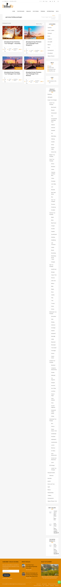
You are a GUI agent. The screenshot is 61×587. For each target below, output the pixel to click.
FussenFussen (54, 234)
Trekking (43, 11)
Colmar (52, 178)
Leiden (52, 339)
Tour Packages (20, 11)
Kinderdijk (53, 336)
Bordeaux (53, 166)
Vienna (52, 144)
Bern (52, 423)
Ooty (49, 47)
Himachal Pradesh (51, 472)
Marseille (53, 189)
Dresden (53, 228)
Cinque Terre (53, 274)
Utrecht (52, 353)
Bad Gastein (53, 107)
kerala (49, 36)
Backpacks (50, 94)
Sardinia (52, 294)
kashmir (49, 481)
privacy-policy (44, 583)
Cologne (53, 225)
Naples (52, 289)
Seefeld (52, 141)
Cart (43, 585)
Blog (57, 11)
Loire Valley (53, 184)
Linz (52, 133)
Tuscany (53, 303)
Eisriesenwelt (54, 113)
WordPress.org (52, 70)
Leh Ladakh (50, 41)
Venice (52, 306)
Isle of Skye (53, 388)
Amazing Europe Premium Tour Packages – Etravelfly (12, 42)
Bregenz (53, 110)
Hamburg (53, 237)
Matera (52, 283)
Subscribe (6, 575)
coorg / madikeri (51, 30)
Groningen (53, 327)
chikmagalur (50, 97)
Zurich (52, 462)
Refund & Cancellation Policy (53, 583)
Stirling (52, 416)
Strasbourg (53, 207)
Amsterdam (53, 316)
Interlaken (53, 436)
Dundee (52, 372)
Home (13, 11)
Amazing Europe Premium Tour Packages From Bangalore (33, 43)
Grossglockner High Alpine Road (54, 120)
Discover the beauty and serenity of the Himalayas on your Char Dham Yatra (32, 574)
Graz (52, 115)
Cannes (52, 169)
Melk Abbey (53, 136)
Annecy (52, 163)
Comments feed (52, 69)
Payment (47, 585)
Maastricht (53, 342)
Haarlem (53, 330)
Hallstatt (53, 124)
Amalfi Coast (53, 269)
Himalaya (28, 11)
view (20, 49)
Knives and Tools (51, 484)
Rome (52, 292)
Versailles (53, 210)
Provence (53, 204)
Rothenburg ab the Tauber (53, 257)
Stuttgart (53, 262)
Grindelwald (53, 433)
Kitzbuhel (53, 130)
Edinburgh (53, 375)
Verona (52, 309)
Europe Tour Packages (52, 100)
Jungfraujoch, (53, 439)
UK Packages (52, 465)
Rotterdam (53, 344)
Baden (52, 217)
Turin (52, 300)
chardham (50, 27)
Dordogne (53, 181)
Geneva (52, 426)
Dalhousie (51, 475)
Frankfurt (53, 231)
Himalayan (50, 33)
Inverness (53, 385)
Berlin (52, 220)
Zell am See (53, 152)
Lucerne (52, 445)
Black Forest (53, 223)
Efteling (52, 322)
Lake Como (53, 280)
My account (39, 583)
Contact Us (52, 585)
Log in (50, 66)
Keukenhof (53, 333)
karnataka (50, 478)
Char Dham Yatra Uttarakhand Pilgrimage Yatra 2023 (31, 566)
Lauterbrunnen (54, 442)
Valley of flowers (51, 56)
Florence (53, 277)
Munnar (49, 44)
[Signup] (50, 1)
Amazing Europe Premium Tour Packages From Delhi (12, 73)
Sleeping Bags (50, 492)
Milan (52, 286)
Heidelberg (53, 240)
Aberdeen (53, 365)
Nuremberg (53, 253)
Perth (52, 402)
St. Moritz (53, 450)
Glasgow (53, 382)
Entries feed (51, 67)
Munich (52, 250)
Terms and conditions (37, 585)
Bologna (53, 272)
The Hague (53, 350)
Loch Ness (53, 391)
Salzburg (53, 139)
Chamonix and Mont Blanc (53, 174)
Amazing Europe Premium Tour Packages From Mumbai (33, 73)
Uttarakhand (50, 53)
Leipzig (52, 247)
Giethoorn (53, 325)
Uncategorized (51, 50)
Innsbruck (53, 127)
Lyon (52, 186)
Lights (49, 486)
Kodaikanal (50, 39)
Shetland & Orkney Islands (53, 412)
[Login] (52, 1)
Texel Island (53, 347)
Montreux (53, 447)
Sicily (52, 297)
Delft (52, 319)
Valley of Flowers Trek (52, 501)
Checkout (56, 585)
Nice (52, 197)
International (50, 11)
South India (36, 11)
